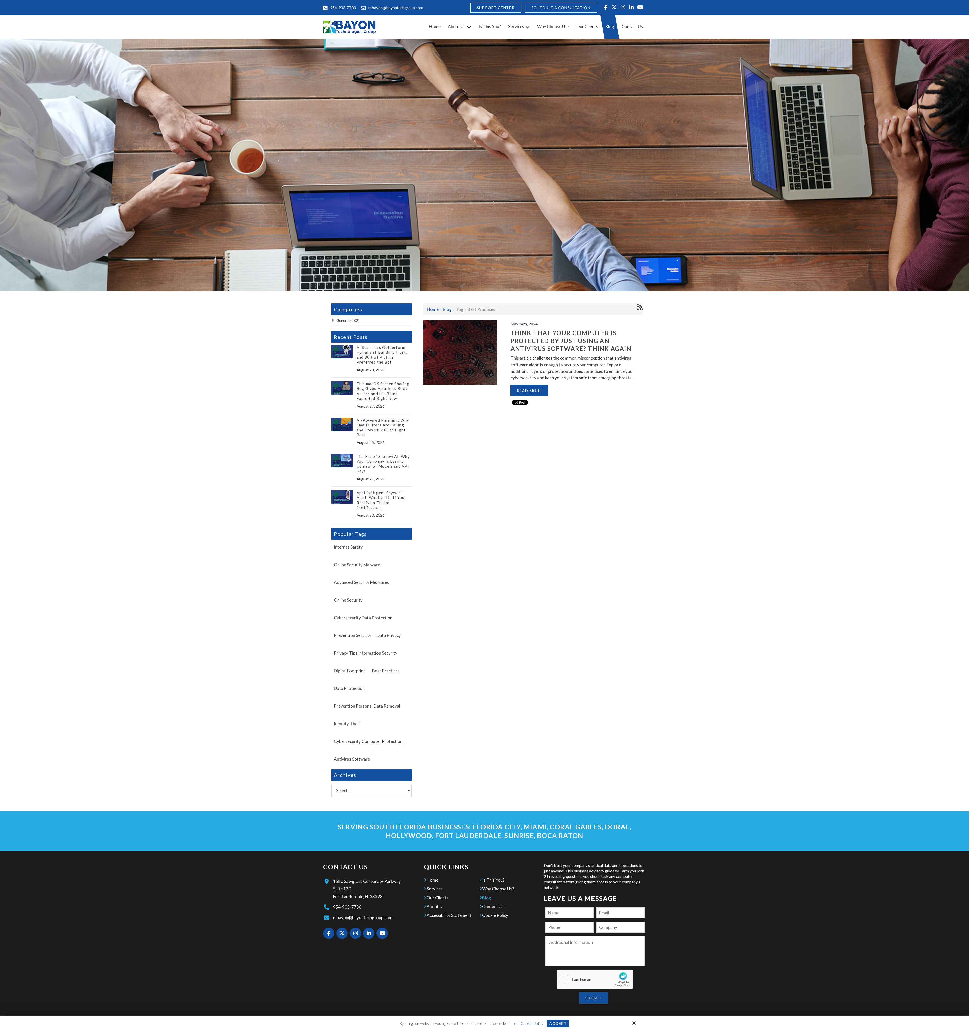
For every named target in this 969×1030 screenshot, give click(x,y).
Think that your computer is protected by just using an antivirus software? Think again (570, 340)
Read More (529, 390)
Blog (447, 309)
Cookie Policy (532, 1023)
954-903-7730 (343, 7)
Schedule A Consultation (561, 7)
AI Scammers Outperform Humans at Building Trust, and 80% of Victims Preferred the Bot (382, 355)
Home (433, 309)
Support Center (496, 7)
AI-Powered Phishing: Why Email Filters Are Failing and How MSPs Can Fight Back (383, 427)
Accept (558, 1023)
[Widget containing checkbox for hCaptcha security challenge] (595, 979)
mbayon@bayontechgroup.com (395, 7)
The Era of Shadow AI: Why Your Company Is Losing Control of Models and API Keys (383, 464)
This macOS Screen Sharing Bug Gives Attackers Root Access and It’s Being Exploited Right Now (383, 391)
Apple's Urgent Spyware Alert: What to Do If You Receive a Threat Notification (381, 500)
